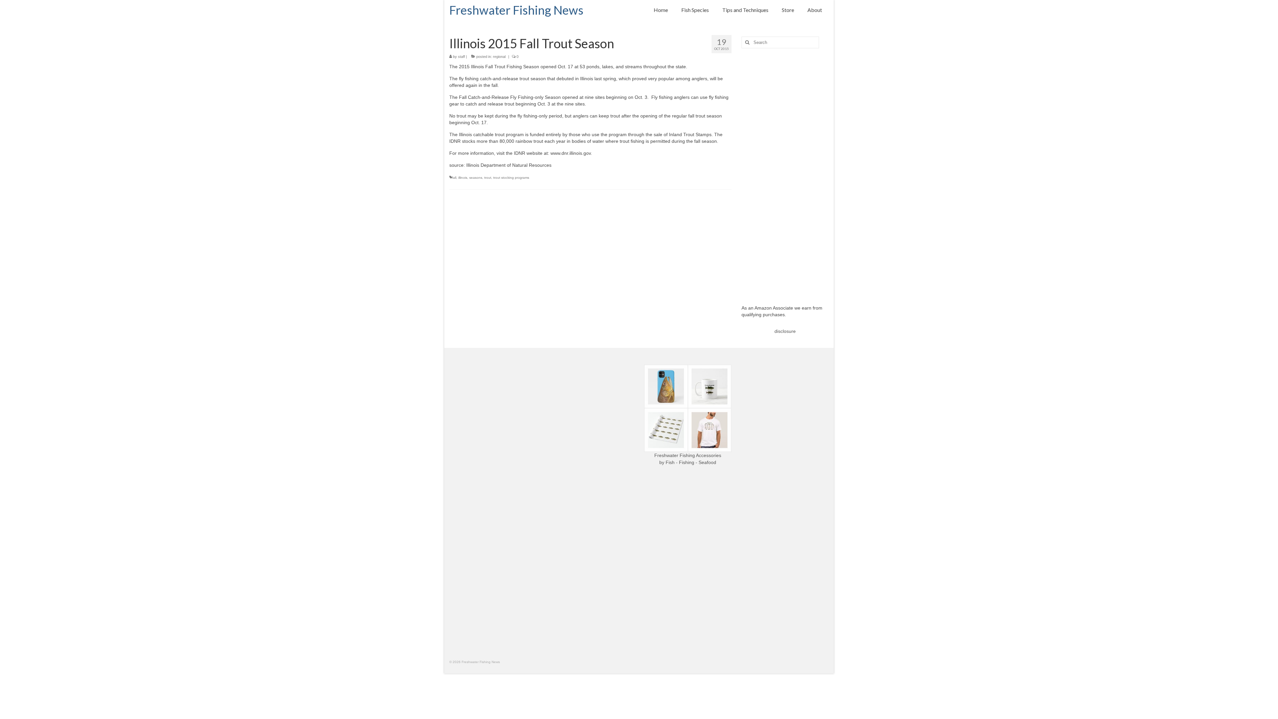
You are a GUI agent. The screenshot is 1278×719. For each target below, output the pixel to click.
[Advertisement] (785, 171)
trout (487, 177)
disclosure (785, 331)
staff (461, 57)
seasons (475, 177)
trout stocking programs (511, 177)
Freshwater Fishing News (516, 10)
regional (499, 57)
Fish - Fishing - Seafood (691, 462)
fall (454, 177)
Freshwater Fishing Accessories (687, 455)
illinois (462, 177)
